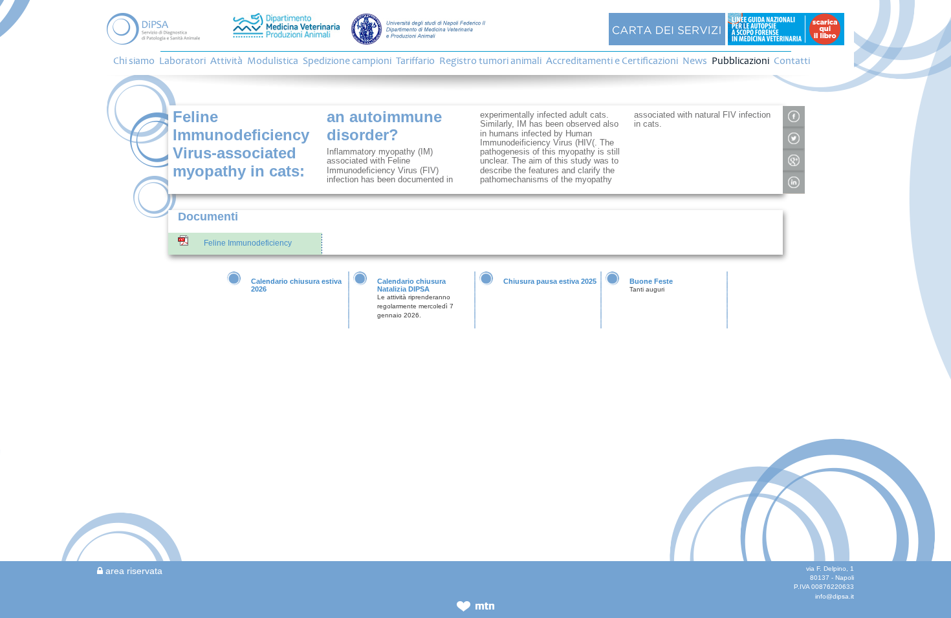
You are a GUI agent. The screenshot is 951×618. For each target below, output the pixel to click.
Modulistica (272, 60)
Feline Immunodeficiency (248, 243)
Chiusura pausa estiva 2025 (549, 281)
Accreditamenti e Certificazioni (612, 60)
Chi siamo (134, 60)
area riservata (132, 571)
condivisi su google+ (794, 161)
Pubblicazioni (740, 60)
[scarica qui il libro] (786, 28)
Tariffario (415, 60)
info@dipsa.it (834, 596)
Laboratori (182, 60)
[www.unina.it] (418, 28)
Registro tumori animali (490, 60)
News (695, 60)
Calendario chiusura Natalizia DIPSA (411, 285)
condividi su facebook (794, 117)
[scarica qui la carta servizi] (667, 28)
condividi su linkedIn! (794, 183)
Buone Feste (651, 281)
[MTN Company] (475, 609)
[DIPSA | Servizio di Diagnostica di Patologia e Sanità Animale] (160, 29)
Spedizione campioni (347, 60)
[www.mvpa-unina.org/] (286, 25)
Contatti (792, 60)
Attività (226, 60)
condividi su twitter (794, 139)
